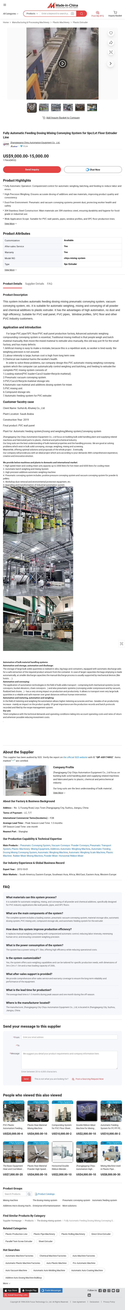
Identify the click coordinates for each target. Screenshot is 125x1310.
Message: (15, 1053)
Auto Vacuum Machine (16, 1270)
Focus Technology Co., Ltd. (41, 1302)
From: (17, 1037)
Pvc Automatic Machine (84, 1263)
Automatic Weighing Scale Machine (87, 852)
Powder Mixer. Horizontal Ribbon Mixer (63, 855)
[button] (4, 5)
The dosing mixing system (45, 1200)
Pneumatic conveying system (76, 1200)
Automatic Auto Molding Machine (49, 1270)
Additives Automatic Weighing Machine (70, 848)
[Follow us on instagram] (109, 1290)
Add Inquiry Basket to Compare (63, 117)
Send (26, 1078)
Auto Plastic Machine (56, 1263)
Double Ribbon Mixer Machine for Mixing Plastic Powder (86, 1128)
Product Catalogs (46, 1193)
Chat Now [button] (95, 169)
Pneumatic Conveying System (35, 845)
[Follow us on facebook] (100, 1290)
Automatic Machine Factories (19, 1255)
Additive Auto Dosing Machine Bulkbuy (23, 1277)
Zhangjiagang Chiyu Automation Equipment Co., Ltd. (35, 142)
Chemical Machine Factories (53, 1255)
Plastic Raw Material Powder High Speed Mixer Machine (37, 1169)
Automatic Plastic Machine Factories (22, 1263)
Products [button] (31, 13)
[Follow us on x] (104, 1290)
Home (6, 22)
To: (18, 1045)
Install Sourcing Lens (17, 1294)
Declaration (94, 1302)
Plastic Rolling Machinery (73, 1234)
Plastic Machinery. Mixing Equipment (30, 848)
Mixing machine (10, 1200)
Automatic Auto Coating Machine (87, 1270)
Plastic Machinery (61, 22)
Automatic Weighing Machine (53, 852)
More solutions (69, 1205)
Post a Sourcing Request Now (88, 1078)
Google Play (29, 1290)
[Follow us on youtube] (113, 1290)
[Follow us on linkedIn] (89, 1294)
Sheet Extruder (46, 1241)
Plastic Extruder (80, 22)
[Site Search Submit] (81, 14)
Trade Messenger (51, 1290)
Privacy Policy (109, 1302)
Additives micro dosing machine (18, 1205)
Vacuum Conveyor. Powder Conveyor (70, 845)
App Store (11, 1290)
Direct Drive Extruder (101, 1234)
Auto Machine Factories (84, 1255)
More (5, 1283)
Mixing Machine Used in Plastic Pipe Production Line (111, 1169)
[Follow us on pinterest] (117, 1290)
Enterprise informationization (46, 1205)
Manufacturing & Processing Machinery (30, 22)
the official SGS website (75, 757)
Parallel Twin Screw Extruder (18, 1241)
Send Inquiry (32, 169)
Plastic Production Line (16, 1234)
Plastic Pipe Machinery (44, 1234)
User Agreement (79, 1302)
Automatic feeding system (104, 1200)
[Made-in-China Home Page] (62, 5)
